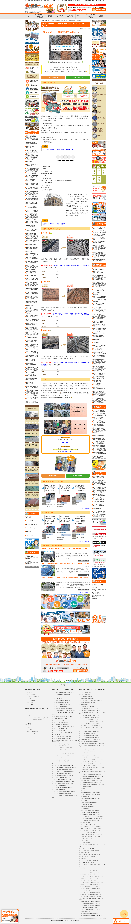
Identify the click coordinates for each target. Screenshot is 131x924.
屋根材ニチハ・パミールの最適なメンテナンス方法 (99, 325)
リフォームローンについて (59, 751)
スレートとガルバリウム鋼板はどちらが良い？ (99, 228)
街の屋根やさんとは (31, 692)
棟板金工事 (101, 124)
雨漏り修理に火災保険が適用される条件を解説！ (99, 395)
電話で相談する (53, 77)
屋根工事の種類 (99, 83)
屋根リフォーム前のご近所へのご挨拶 (98, 418)
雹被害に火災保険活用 (85, 911)
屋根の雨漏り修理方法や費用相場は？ (32, 364)
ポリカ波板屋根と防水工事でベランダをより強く (99, 488)
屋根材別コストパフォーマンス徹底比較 (32, 308)
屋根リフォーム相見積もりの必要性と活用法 (63, 747)
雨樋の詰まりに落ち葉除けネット (61, 785)
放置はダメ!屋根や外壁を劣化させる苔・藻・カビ (32, 320)
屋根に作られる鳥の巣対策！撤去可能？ (99, 498)
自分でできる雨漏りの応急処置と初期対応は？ (99, 391)
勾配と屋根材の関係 (31, 275)
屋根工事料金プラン (58, 698)
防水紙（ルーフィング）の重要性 (88, 856)
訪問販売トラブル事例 (98, 435)
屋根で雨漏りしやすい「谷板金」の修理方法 (31, 282)
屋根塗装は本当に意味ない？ (30, 147)
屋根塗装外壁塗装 (100, 130)
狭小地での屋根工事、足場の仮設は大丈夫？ (90, 717)
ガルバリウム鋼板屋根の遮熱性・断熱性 (99, 242)
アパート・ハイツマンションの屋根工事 (98, 505)
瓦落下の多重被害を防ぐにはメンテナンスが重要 (99, 356)
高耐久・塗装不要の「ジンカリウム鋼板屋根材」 (91, 826)
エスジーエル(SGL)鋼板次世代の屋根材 (32, 345)
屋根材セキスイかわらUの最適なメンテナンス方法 (99, 329)
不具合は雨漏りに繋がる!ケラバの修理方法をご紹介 (92, 776)
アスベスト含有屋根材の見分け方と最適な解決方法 (91, 818)
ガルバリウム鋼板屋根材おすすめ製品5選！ (99, 249)
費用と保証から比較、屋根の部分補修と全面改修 (99, 283)
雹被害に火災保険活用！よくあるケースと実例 (99, 399)
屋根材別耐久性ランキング (30, 312)
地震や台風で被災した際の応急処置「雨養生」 (32, 237)
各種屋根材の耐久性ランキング (87, 862)
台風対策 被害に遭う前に (59, 720)
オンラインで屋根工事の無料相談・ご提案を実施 (99, 411)
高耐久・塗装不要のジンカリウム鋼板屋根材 (32, 352)
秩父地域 (28, 561)
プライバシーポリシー (31, 528)
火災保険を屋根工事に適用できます (61, 724)
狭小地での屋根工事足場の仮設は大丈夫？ (98, 336)
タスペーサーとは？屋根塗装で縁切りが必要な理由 (91, 774)
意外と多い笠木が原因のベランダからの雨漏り (32, 172)
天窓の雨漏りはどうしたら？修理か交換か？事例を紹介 (92, 767)
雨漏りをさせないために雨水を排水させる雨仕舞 (32, 279)
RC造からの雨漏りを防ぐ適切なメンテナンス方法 (32, 368)
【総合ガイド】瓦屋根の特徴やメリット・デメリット (92, 741)
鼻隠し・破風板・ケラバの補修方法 (32, 165)
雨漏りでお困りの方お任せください (61, 702)
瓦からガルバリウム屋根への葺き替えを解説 (99, 235)
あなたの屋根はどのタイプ (86, 696)
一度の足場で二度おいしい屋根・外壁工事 (54, 224)
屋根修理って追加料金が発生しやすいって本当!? (99, 446)
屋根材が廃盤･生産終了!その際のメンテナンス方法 (91, 780)
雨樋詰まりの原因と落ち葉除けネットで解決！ (99, 495)
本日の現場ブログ (30, 715)
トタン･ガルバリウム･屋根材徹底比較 (31, 336)
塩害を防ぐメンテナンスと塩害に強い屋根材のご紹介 (92, 882)
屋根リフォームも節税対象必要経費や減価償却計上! (99, 515)
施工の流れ (70, 16)
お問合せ (28, 531)
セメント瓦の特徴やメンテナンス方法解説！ (32, 207)
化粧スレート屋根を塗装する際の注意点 (98, 322)
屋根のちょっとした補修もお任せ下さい (62, 704)
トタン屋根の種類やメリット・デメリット (98, 311)
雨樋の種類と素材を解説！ (59, 789)
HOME (42, 20)
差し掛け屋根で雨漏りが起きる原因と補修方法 (91, 894)
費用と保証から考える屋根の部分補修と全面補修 (64, 756)
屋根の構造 (29, 161)
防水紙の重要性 (30, 298)
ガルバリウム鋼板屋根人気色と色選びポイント (99, 246)
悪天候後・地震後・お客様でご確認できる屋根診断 (91, 700)
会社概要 (101, 16)
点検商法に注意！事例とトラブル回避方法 (63, 708)
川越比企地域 (29, 556)
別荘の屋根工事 (97, 508)
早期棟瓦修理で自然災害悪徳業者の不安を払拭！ (32, 218)
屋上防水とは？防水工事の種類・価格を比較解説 (32, 199)
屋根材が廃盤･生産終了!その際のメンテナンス (32, 324)
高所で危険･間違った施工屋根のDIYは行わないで (32, 356)
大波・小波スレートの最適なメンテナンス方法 (32, 222)
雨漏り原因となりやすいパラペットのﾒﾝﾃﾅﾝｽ (32, 191)
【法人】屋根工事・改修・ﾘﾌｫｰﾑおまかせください (99, 512)
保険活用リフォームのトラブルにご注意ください (99, 453)
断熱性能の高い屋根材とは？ (30, 383)
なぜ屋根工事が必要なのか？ (99, 268)
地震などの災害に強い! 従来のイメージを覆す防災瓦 (92, 816)
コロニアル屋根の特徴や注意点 (97, 307)
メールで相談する (78, 77)
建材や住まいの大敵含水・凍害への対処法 (31, 272)
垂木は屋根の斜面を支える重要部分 (61, 760)
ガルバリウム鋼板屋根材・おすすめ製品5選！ (90, 723)
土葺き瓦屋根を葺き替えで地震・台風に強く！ (32, 214)
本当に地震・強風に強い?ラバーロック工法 (32, 241)
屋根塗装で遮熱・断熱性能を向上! (99, 388)
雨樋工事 (100, 106)
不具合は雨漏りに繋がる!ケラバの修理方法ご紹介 (32, 169)
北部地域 (28, 563)
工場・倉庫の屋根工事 (98, 501)
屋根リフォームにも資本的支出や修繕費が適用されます (65, 753)
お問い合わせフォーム (67, 451)
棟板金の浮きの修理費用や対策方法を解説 (32, 158)
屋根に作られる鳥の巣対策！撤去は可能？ (63, 787)
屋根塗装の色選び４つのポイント (97, 381)
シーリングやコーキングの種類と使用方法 (32, 230)
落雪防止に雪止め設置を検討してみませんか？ (64, 775)
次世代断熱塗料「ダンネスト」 (97, 384)
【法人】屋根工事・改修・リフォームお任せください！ (65, 736)
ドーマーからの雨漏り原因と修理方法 (31, 375)
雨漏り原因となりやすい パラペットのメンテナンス (65, 767)
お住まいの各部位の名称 (32, 139)
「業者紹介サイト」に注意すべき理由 (98, 457)
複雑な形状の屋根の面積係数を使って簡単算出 (32, 248)
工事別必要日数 (97, 342)
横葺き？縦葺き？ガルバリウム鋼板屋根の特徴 (99, 253)
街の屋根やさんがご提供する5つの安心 (40, 16)
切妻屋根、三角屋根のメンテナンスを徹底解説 (32, 258)
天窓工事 (100, 135)
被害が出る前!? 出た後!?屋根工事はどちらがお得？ (99, 429)
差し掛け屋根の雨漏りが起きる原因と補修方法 (32, 262)
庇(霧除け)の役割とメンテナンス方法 (31, 226)
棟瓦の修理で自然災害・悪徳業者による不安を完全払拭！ (93, 784)
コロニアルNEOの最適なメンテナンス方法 (99, 332)
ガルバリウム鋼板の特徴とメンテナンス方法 (32, 348)
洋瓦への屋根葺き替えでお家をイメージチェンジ (32, 328)
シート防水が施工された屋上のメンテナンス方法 (32, 188)
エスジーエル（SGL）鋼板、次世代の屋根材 (90, 872)
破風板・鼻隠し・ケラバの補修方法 (88, 765)
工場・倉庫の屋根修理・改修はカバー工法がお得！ (99, 484)
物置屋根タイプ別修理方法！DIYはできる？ (98, 477)
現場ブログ (47, 20)
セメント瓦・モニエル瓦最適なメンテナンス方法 (32, 211)
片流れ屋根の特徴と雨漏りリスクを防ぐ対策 (32, 254)
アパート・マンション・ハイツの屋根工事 (63, 732)
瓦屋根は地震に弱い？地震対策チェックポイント (99, 370)
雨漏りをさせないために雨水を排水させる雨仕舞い (91, 896)
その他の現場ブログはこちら (84, 592)
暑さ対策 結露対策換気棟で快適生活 (31, 268)
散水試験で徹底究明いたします (60, 718)
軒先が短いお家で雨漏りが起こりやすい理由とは (32, 289)
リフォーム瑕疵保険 (31, 700)
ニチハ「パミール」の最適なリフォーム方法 (90, 710)
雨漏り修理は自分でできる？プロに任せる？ (32, 151)
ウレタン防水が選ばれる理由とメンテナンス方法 (32, 184)
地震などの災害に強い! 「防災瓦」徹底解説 (99, 374)
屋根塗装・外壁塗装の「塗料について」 (89, 702)
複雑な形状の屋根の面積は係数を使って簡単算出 (91, 798)
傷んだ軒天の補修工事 (85, 842)
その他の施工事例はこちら (84, 508)
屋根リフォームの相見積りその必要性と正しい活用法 (99, 414)
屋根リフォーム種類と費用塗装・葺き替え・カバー (99, 297)
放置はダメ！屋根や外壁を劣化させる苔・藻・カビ (91, 884)
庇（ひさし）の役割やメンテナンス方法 (32, 371)
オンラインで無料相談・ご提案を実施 (62, 694)
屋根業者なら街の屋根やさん (33, 731)
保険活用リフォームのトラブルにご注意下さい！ (91, 878)
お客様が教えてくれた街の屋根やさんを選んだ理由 (38, 717)
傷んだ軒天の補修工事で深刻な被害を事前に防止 (32, 176)
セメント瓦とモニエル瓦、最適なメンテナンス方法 (91, 759)
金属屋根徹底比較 (84, 868)
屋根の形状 (29, 251)
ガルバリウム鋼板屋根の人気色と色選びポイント (91, 737)
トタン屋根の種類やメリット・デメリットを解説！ (91, 753)
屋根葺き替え (101, 88)
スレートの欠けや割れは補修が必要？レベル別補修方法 (92, 751)
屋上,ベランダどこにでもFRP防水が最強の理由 (32, 195)
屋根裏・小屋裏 (30, 265)
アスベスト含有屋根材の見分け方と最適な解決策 (32, 293)
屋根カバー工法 (102, 94)
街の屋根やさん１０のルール (33, 696)
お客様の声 (60, 16)
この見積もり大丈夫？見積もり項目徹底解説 (98, 425)
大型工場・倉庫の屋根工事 (59, 730)
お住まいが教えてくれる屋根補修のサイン (99, 286)
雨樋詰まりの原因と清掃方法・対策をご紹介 (63, 783)
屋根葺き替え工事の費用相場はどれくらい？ (99, 279)
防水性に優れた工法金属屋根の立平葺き (31, 234)
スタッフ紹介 (29, 520)
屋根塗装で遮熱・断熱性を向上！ (88, 806)
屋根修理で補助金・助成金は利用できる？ (98, 402)
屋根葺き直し (101, 118)
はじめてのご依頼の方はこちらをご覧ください (64, 692)
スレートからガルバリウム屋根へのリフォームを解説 (99, 231)
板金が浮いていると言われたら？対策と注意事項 (99, 442)
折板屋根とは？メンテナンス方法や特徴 (99, 315)
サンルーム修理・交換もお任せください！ (99, 481)
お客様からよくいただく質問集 (87, 706)
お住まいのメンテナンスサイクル (88, 848)
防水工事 (100, 112)
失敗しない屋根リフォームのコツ (98, 272)
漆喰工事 (100, 100)
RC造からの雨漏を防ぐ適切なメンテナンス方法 (91, 828)
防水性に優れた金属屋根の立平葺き (88, 874)
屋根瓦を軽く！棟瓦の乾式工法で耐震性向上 (98, 367)
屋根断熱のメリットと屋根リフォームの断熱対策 (32, 387)
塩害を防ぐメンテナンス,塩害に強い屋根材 (32, 316)
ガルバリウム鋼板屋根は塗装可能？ (99, 238)
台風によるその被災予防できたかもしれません (99, 352)
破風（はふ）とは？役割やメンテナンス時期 (32, 402)
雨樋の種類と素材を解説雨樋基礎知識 (32, 390)
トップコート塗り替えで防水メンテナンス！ (32, 398)
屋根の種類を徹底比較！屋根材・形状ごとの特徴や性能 (92, 743)
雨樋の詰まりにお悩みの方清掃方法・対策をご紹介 (99, 491)
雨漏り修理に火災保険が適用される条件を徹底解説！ (92, 915)
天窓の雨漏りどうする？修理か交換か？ (32, 379)
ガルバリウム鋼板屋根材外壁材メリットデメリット (99, 256)
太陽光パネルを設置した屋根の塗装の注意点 (99, 318)
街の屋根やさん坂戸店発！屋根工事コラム (36, 719)
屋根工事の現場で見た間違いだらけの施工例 (98, 377)
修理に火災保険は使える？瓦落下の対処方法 (99, 360)
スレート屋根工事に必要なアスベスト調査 (90, 820)
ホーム (29, 16)
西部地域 (28, 558)
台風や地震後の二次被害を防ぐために (99, 363)
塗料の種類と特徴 (99, 529)
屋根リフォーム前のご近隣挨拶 (60, 706)
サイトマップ (29, 535)
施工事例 (50, 16)
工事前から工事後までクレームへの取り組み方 (99, 421)
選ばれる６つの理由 (31, 694)
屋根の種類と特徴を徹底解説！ (31, 136)
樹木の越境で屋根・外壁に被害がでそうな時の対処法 (99, 449)
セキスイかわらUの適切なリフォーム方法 (89, 708)
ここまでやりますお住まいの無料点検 (90, 16)
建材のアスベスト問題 (31, 296)
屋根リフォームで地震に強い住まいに (62, 722)
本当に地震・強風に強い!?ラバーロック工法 (90, 890)
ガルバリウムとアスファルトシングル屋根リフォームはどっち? (32, 332)
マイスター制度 (30, 704)
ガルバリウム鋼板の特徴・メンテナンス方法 (90, 824)
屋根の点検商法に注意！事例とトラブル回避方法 (99, 439)
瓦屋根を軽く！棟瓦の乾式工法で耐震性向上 (90, 812)
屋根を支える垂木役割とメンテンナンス (31, 360)
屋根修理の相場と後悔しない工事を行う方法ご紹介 (65, 744)
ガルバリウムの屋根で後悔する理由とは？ (31, 341)
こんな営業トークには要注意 (98, 432)
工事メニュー (80, 16)
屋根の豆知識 (29, 305)
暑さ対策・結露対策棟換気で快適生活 (89, 802)
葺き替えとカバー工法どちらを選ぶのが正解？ (99, 290)
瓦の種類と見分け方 (31, 285)
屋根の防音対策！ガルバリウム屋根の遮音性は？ (99, 260)
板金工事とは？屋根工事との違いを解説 (32, 154)
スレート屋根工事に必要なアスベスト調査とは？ (32, 394)
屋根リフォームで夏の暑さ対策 (60, 728)
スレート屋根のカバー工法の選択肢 (99, 300)
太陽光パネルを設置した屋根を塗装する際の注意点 (65, 791)
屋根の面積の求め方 (31, 244)
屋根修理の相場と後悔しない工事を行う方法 (98, 276)
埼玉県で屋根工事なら (31, 524)
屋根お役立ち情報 (97, 349)
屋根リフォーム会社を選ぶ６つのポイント (99, 346)
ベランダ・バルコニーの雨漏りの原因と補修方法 (32, 203)
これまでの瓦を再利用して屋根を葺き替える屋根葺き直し (58, 149)
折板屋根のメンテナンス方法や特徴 (88, 755)
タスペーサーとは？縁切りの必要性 (31, 180)
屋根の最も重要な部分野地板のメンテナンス (31, 302)
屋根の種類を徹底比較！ (96, 293)
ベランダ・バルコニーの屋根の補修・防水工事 (64, 726)
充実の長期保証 (30, 702)
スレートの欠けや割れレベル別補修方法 (98, 304)
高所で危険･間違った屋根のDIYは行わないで (90, 830)
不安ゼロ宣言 (29, 698)
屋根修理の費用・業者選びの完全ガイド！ (32, 143)
